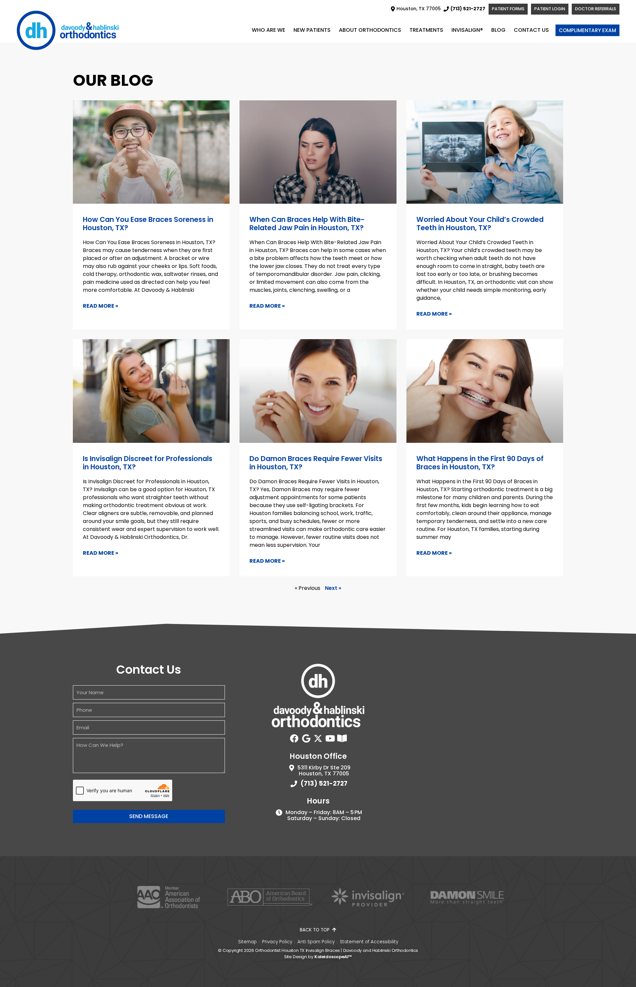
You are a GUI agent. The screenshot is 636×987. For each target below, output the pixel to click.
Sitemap (247, 942)
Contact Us (531, 30)
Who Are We (268, 30)
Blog (498, 30)
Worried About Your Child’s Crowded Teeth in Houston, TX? (480, 224)
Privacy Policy (277, 942)
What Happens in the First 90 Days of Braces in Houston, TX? (480, 463)
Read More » (100, 306)
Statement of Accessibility (369, 942)
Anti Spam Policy (316, 942)
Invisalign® (467, 30)
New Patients (312, 30)
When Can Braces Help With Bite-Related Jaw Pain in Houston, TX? (307, 224)
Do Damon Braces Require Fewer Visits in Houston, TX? (315, 463)
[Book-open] (342, 738)
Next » (333, 588)
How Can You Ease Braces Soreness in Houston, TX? (148, 224)
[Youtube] (330, 738)
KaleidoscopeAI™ (333, 957)
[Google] (306, 738)
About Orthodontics (370, 30)
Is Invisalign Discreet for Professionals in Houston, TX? (147, 463)
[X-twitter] (318, 738)
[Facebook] (294, 738)
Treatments (426, 30)
